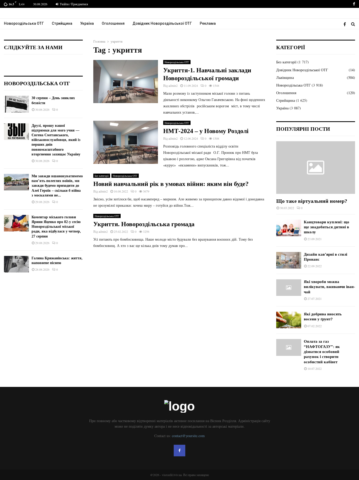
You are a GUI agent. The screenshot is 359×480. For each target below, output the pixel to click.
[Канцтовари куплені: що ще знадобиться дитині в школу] (288, 228)
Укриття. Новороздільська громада (143, 224)
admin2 (173, 85)
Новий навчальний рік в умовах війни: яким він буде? (171, 183)
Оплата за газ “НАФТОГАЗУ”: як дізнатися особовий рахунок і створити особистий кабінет (322, 351)
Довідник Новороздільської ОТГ (162, 23)
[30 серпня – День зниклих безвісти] (16, 104)
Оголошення (113, 23)
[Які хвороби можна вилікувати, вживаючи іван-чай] (288, 287)
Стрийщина (62, 23)
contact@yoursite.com (188, 435)
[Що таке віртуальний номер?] (315, 167)
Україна (87, 23)
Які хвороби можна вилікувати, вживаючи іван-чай (329, 287)
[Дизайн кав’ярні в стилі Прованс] (288, 260)
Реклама (208, 23)
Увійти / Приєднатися (73, 4)
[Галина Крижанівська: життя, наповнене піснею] (16, 264)
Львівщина (285, 77)
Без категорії (102, 176)
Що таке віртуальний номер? (311, 201)
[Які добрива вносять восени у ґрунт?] (288, 320)
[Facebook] (345, 24)
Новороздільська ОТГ (24, 23)
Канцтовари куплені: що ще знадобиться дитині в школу (326, 227)
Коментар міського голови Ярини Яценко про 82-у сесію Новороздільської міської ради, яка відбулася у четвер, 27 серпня (56, 226)
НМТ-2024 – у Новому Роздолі (206, 131)
